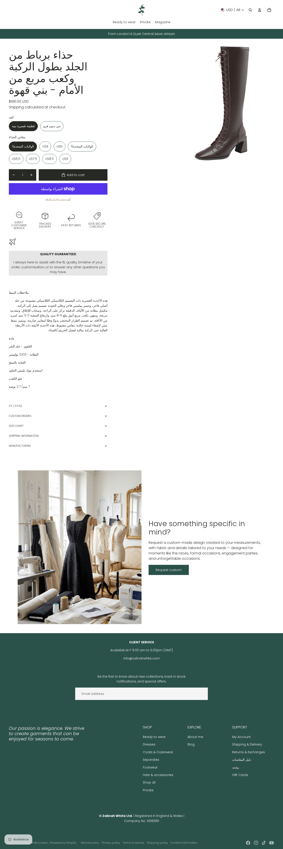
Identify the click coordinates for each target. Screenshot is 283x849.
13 (230, 165)
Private (148, 790)
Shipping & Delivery (247, 744)
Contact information (183, 843)
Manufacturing (20, 446)
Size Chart (16, 426)
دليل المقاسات (241, 759)
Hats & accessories (158, 775)
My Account (241, 737)
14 (233, 165)
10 (218, 165)
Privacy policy (111, 843)
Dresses (149, 744)
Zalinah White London (34, 843)
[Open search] (250, 10)
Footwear (150, 767)
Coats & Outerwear (158, 752)
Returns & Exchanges (248, 752)
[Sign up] (201, 694)
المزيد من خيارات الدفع (58, 199)
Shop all (149, 782)
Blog (191, 744)
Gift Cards (240, 775)
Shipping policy (157, 843)
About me (195, 737)
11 (222, 165)
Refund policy (90, 843)
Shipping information (24, 436)
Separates (151, 759)
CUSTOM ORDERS (20, 416)
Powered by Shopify (63, 843)
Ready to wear (154, 737)
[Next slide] (270, 104)
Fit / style (15, 406)
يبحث (235, 767)
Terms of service (133, 843)
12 (226, 165)
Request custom (169, 570)
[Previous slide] (146, 104)
